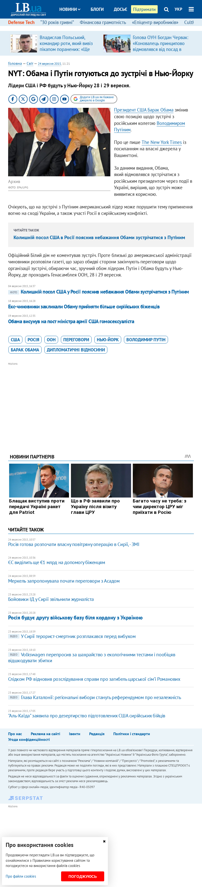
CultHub (192, 22)
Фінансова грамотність (103, 22)
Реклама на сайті (45, 733)
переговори (76, 339)
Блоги (97, 9)
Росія (33, 339)
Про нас (15, 733)
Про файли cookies (21, 876)
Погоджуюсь (82, 876)
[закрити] (104, 841)
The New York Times (162, 142)
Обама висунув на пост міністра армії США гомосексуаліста (71, 321)
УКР (178, 9)
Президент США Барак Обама (143, 110)
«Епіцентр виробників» (155, 22)
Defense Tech (21, 22)
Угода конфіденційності (29, 739)
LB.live (105, 28)
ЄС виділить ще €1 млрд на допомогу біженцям (56, 562)
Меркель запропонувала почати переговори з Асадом (64, 581)
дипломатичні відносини (76, 350)
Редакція (96, 733)
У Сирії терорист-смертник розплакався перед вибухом (73, 636)
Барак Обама (25, 350)
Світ (30, 63)
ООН (51, 339)
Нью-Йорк (108, 339)
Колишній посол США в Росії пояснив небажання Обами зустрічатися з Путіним (99, 237)
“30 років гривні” (57, 22)
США (15, 339)
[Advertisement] (101, 401)
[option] (54, 43)
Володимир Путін (146, 339)
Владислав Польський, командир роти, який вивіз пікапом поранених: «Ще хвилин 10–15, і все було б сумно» (67, 49)
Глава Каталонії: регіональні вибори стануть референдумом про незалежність (95, 697)
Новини (68, 9)
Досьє (120, 9)
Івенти (74, 733)
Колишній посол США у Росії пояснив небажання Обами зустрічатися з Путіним (99, 291)
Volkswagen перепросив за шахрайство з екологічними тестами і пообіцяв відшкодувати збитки (91, 657)
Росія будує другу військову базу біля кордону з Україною (75, 617)
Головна (15, 63)
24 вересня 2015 (49, 64)
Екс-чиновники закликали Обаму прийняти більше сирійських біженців (84, 306)
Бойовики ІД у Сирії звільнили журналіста (51, 599)
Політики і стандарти (131, 733)
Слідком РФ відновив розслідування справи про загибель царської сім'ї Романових (94, 679)
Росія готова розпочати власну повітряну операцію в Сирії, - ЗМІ (73, 544)
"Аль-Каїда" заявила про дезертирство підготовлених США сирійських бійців (86, 715)
